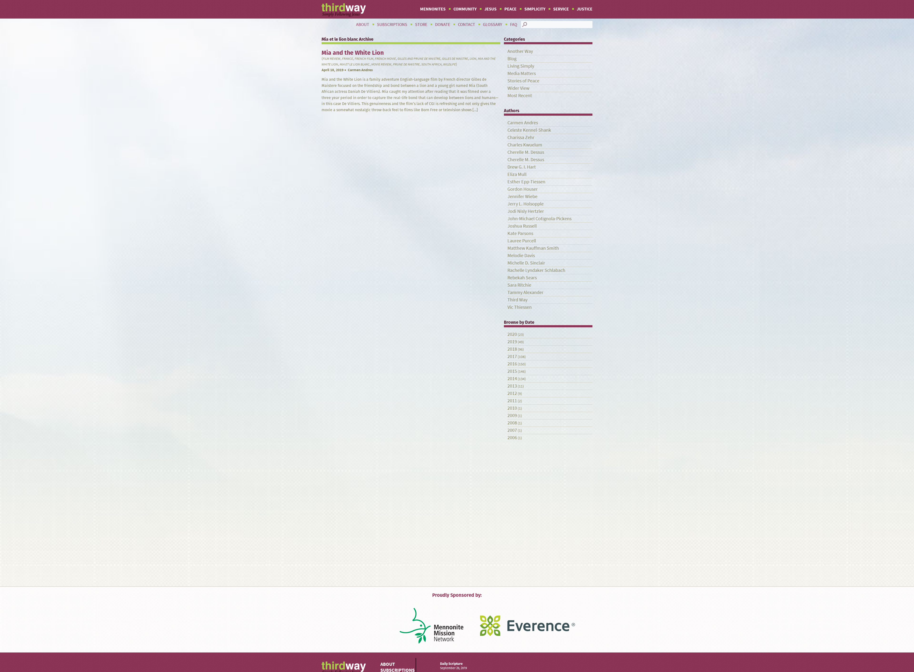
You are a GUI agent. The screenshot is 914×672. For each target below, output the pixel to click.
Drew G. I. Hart (521, 167)
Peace (510, 9)
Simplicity (534, 9)
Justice (584, 9)
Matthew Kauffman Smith (533, 248)
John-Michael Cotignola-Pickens (539, 218)
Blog (512, 58)
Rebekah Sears (522, 277)
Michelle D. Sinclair (526, 263)
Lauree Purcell (521, 241)
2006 (512, 437)
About (362, 24)
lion (473, 58)
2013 (512, 386)
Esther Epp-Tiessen (526, 182)
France (347, 58)
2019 (512, 341)
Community (465, 9)
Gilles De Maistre (455, 58)
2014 (512, 378)
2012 (512, 393)
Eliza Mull (517, 174)
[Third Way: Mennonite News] (344, 10)
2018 (512, 349)
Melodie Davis (521, 255)
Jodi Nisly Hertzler (525, 211)
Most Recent (519, 95)
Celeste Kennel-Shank (529, 130)
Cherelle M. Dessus (525, 152)
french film (364, 58)
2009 (512, 415)
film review (331, 58)
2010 (512, 408)
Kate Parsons (520, 233)
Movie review (381, 64)
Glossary (492, 24)
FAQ (513, 24)
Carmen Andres (360, 69)
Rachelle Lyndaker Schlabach (536, 270)
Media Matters (521, 73)
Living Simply (520, 66)
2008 (512, 423)
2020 (512, 334)
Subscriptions (392, 24)
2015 (512, 371)
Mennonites (433, 9)
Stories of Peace (523, 81)
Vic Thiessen (519, 307)
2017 (512, 356)
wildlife (449, 64)
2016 (512, 364)
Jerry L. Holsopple (525, 204)
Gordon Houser (522, 189)
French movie (385, 58)
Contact (466, 24)
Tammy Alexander (525, 292)
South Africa (431, 64)
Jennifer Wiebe (522, 196)
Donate (442, 24)
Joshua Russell (522, 226)
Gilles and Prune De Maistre (418, 58)
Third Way (517, 300)
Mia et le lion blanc (355, 64)
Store (421, 24)
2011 (512, 401)
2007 (512, 430)
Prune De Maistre (406, 64)
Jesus (490, 9)
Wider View (518, 88)
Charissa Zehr (520, 137)
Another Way (520, 51)
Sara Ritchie (519, 285)
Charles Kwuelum (524, 145)
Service (561, 9)
